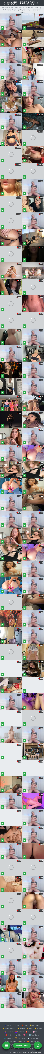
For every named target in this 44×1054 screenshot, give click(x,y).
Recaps (25, 1052)
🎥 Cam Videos (33, 1045)
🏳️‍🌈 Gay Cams (8, 1038)
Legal (39, 1052)
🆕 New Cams (34, 1035)
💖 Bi (25, 1035)
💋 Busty (8, 1035)
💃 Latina (25, 1025)
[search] (38, 1045)
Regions (15, 1052)
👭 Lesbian (17, 1035)
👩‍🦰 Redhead (19, 1032)
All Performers (32, 1052)
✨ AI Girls (21, 1041)
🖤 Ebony (16, 1025)
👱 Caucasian (34, 1025)
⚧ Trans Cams (20, 1038)
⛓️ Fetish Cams (10, 1041)
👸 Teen (29, 1028)
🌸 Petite (36, 1032)
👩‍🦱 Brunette (9, 1032)
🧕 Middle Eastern (8, 1028)
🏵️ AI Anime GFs (33, 1041)
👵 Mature (21, 1028)
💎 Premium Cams (34, 1038)
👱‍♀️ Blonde (38, 1028)
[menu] (6, 1045)
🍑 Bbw (28, 1032)
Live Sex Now (22, 1045)
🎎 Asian (8, 1025)
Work (20, 1052)
